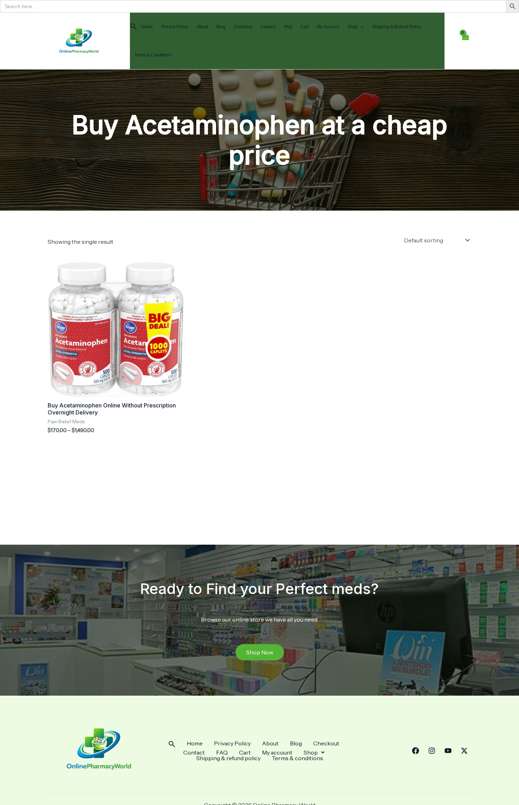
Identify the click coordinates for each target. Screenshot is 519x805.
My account (328, 26)
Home (147, 26)
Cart (304, 26)
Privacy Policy (174, 26)
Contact (268, 26)
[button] (133, 27)
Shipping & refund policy (396, 26)
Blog (220, 26)
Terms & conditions (153, 55)
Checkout (243, 26)
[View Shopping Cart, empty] (465, 41)
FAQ (288, 26)
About (202, 26)
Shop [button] (352, 26)
